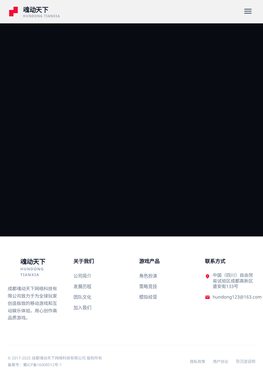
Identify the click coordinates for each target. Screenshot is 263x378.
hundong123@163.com (237, 297)
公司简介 (82, 276)
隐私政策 (197, 361)
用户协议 (220, 361)
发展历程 (82, 286)
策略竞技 (148, 286)
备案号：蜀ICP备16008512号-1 (35, 364)
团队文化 (82, 297)
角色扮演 (148, 276)
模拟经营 (148, 297)
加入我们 (82, 307)
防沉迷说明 (245, 361)
